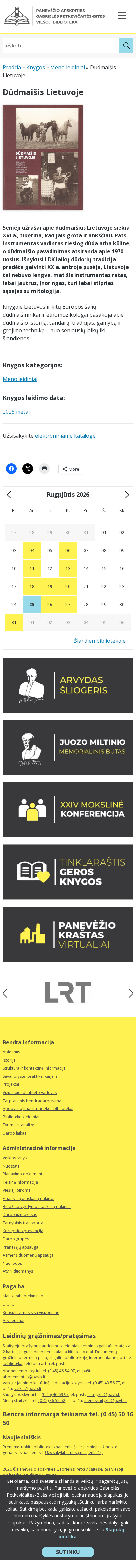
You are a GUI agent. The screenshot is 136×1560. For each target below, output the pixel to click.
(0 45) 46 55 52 (51, 1400)
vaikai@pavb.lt (27, 1388)
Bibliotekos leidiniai (21, 1117)
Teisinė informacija (20, 1182)
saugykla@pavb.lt (103, 1394)
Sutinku (75, 1552)
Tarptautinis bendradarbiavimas (33, 1101)
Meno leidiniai (67, 67)
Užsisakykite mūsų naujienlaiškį (74, 1452)
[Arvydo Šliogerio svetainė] (68, 710)
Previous (7, 993)
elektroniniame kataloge (65, 435)
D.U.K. (8, 1304)
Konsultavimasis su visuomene (31, 1312)
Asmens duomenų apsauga (28, 1255)
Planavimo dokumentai (24, 1174)
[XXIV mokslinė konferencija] (68, 835)
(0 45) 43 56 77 (106, 1383)
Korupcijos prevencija (23, 1230)
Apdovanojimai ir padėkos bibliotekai (38, 1108)
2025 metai (16, 411)
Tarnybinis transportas (24, 1223)
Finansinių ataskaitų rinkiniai (28, 1198)
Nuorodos (12, 1263)
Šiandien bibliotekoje (100, 640)
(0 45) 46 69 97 (55, 1394)
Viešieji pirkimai (17, 1190)
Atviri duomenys (18, 1271)
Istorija (9, 1060)
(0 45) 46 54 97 (61, 1371)
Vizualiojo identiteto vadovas (30, 1092)
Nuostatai (12, 1166)
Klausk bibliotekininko (23, 1296)
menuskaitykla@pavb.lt (105, 1400)
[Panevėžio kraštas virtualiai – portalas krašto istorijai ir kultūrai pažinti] (68, 960)
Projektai (11, 1084)
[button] (54, 16)
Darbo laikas (14, 1133)
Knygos (35, 67)
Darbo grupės (16, 1239)
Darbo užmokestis (20, 1214)
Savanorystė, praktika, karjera (30, 1076)
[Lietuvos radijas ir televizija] (68, 992)
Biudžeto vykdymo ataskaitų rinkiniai (37, 1206)
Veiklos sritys (15, 1158)
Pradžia (12, 67)
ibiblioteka (12, 1363)
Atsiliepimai (13, 1320)
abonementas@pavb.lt (24, 1377)
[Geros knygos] (68, 897)
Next (128, 993)
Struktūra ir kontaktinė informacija (34, 1068)
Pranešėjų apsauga (20, 1247)
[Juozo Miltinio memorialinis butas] (68, 772)
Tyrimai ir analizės (19, 1125)
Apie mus (11, 1052)
